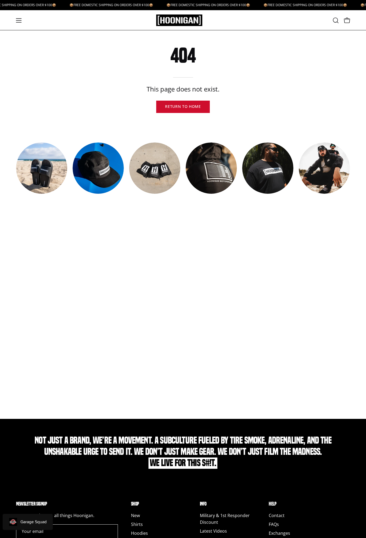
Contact (277, 515)
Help (272, 504)
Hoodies (139, 533)
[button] (335, 20)
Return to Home (183, 106)
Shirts (137, 524)
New (135, 515)
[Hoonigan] (183, 20)
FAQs (274, 524)
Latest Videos (213, 531)
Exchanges (279, 533)
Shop (135, 504)
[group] (183, 174)
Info (203, 504)
